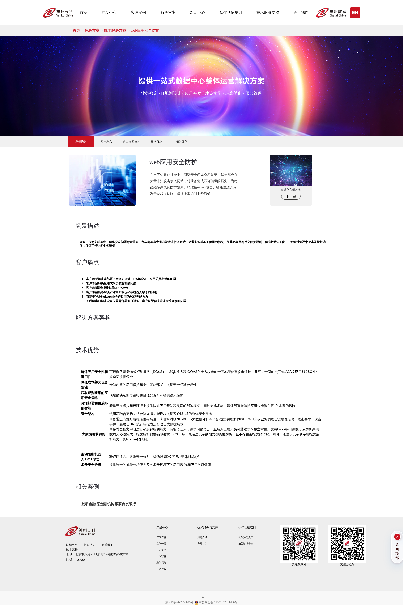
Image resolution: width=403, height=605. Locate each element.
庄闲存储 (161, 537)
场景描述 (81, 141)
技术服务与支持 (207, 527)
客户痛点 (106, 141)
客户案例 (138, 12)
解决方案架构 (131, 141)
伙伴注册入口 (245, 537)
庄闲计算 (161, 543)
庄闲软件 (161, 556)
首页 (83, 12)
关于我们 (301, 12)
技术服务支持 (267, 12)
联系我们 (107, 544)
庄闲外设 (161, 568)
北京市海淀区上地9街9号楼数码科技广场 (97, 554)
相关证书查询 (245, 543)
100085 (75, 559)
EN (355, 12)
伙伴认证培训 (231, 12)
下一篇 (291, 196)
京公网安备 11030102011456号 (218, 602)
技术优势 (156, 141)
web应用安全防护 (145, 30)
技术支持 (72, 549)
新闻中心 (197, 12)
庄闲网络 (161, 562)
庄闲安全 (161, 550)
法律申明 (72, 544)
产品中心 (109, 12)
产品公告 (202, 543)
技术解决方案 (117, 30)
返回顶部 (397, 551)
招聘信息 (90, 544)
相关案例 (182, 141)
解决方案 (168, 12)
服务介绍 (202, 537)
